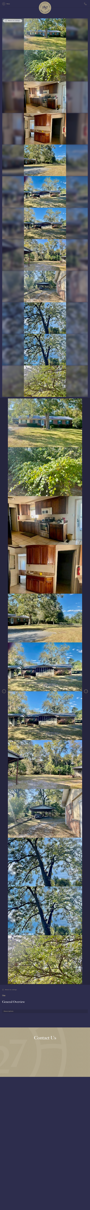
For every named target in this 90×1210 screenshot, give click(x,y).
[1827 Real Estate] (45, 8)
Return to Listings (11, 989)
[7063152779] (86, 4)
